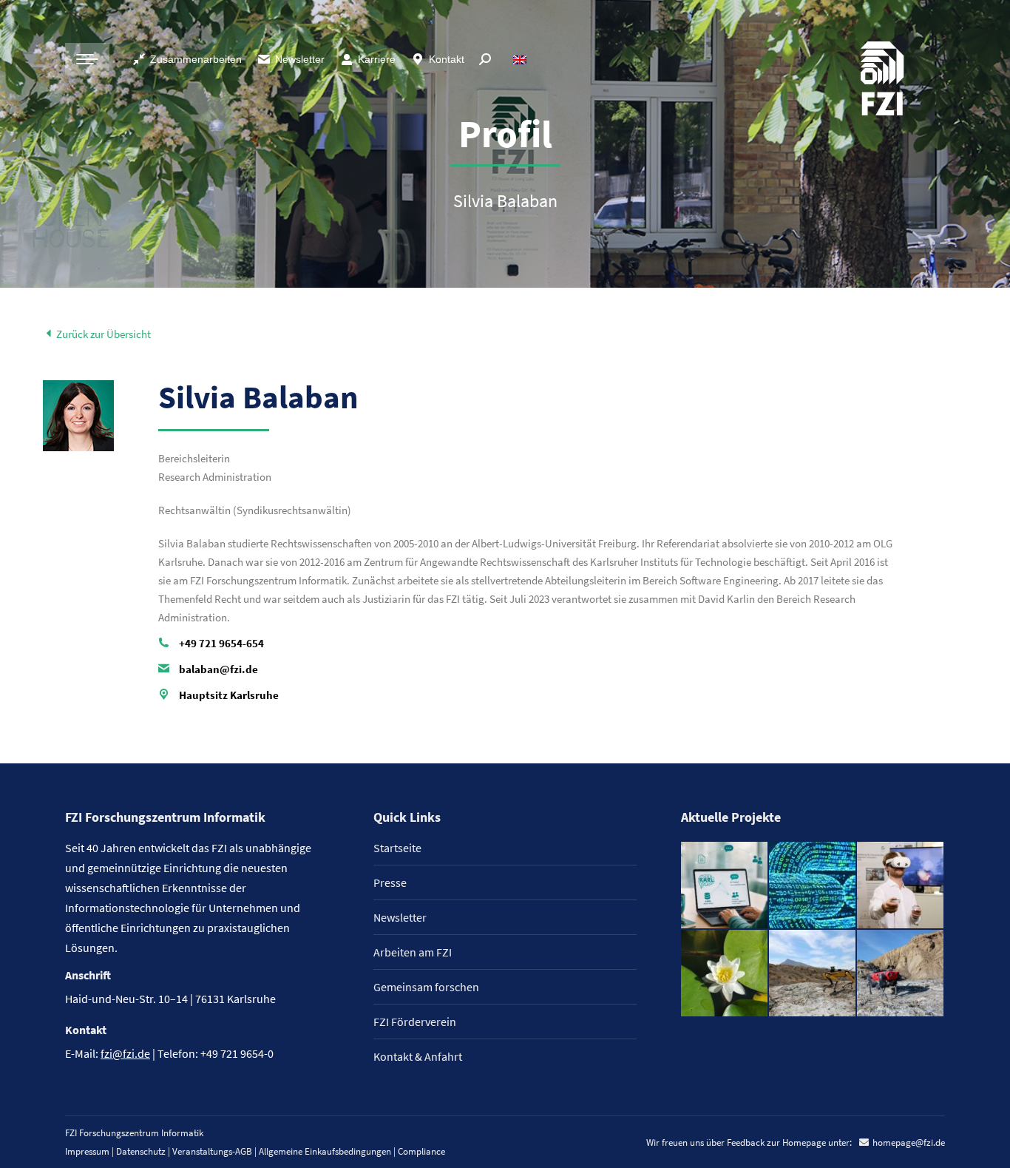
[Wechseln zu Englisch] (522, 59)
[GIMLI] (813, 886)
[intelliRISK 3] (901, 974)
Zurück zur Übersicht (102, 334)
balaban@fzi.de (218, 669)
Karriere (377, 59)
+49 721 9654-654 (221, 643)
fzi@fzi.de (125, 1053)
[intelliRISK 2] (813, 974)
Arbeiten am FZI (412, 952)
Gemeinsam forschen (426, 986)
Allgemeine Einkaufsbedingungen (325, 1151)
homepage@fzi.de (908, 1142)
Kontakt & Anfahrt (417, 1056)
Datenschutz (141, 1151)
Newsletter (300, 59)
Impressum (87, 1151)
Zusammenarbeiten (196, 59)
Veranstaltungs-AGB (212, 1151)
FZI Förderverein (414, 1021)
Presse (390, 882)
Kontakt (446, 59)
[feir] (901, 886)
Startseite (397, 847)
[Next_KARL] (725, 886)
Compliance (421, 1151)
